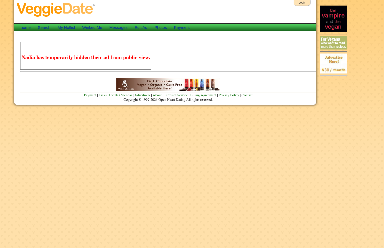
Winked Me (92, 27)
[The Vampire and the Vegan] (333, 31)
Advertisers (142, 95)
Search (44, 27)
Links (103, 95)
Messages (118, 27)
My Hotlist (66, 27)
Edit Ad (141, 27)
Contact (247, 95)
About (157, 95)
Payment (182, 27)
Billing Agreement (203, 95)
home (26, 27)
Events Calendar (120, 95)
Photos (160, 27)
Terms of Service (176, 95)
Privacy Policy (229, 95)
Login (302, 2)
